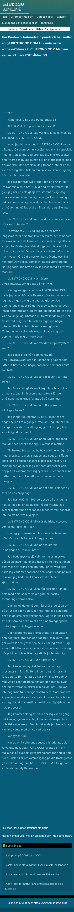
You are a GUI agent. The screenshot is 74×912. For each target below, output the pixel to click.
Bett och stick (45, 16)
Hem (5, 16)
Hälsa (39, 29)
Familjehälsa (52, 29)
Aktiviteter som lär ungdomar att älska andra (32, 874)
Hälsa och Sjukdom (19, 29)
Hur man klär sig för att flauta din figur (25, 827)
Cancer (61, 16)
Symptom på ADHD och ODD (23, 855)
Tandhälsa (47, 22)
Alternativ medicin (22, 16)
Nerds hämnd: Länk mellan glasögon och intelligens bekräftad (37, 835)
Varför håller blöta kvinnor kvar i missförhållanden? (37, 865)
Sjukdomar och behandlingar (19, 22)
